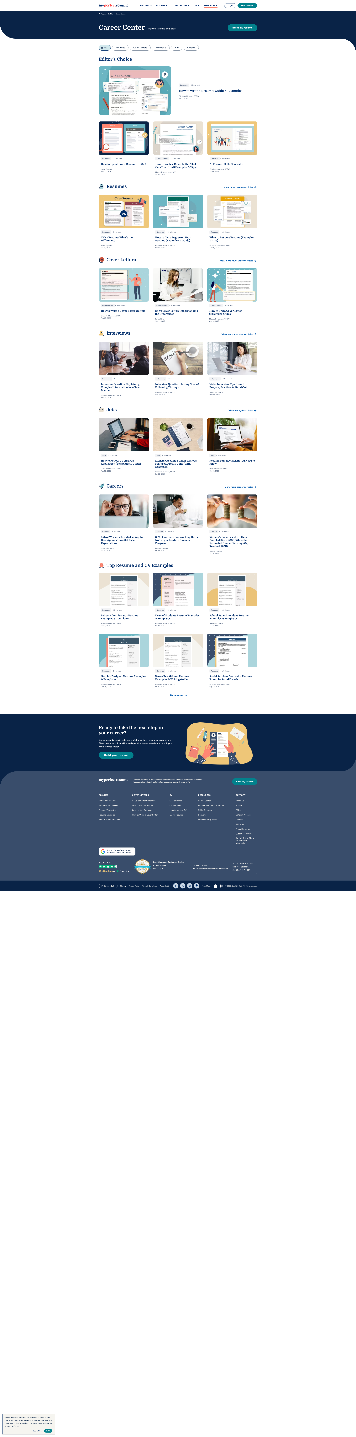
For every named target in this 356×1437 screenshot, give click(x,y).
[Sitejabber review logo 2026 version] (142, 866)
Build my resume (242, 27)
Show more (176, 695)
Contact (239, 819)
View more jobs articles (240, 410)
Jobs (177, 47)
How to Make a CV (178, 810)
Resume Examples (107, 815)
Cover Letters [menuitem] (179, 5)
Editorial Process (243, 815)
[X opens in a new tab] (183, 886)
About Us (240, 801)
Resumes (120, 47)
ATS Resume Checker (108, 805)
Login (230, 5)
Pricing (239, 805)
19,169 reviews (106, 871)
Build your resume (116, 755)
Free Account (247, 5)
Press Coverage (243, 829)
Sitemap (123, 886)
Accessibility (165, 886)
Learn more (37, 1431)
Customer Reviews (244, 834)
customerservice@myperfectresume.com (212, 868)
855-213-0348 (201, 865)
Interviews (160, 47)
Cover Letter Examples (142, 810)
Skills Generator (205, 810)
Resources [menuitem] (209, 5)
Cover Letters (140, 47)
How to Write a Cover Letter (145, 815)
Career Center (204, 801)
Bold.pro (202, 815)
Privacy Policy (134, 886)
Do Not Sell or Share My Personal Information (245, 840)
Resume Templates (107, 810)
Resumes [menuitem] (160, 5)
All (105, 47)
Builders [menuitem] (145, 5)
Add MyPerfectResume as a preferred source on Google (119, 851)
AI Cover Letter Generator (143, 801)
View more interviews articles (237, 334)
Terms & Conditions (149, 886)
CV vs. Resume (176, 815)
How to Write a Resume (109, 819)
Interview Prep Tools (207, 819)
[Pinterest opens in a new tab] (196, 886)
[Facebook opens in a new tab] (176, 886)
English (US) (109, 886)
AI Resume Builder (106, 14)
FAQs (238, 810)
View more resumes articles (238, 187)
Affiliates (240, 824)
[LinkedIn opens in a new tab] (189, 886)
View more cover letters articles (236, 260)
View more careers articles (239, 486)
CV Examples (175, 805)
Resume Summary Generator (211, 805)
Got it (48, 1431)
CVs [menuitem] (195, 5)
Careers (191, 47)
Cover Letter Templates (142, 805)
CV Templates (176, 801)
